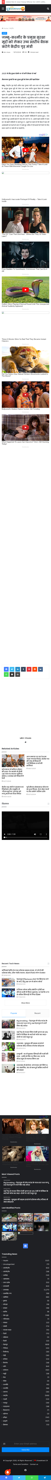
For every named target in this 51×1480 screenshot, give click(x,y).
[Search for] (48, 9)
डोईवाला (5, 1337)
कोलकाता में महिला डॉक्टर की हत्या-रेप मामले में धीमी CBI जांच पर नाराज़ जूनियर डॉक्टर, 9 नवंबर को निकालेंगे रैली (13, 773)
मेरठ (4, 1377)
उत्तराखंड (6, 1290)
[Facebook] (6, 669)
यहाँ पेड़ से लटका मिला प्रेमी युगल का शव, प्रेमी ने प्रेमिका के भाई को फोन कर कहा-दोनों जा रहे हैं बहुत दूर (32, 1034)
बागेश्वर (5, 1359)
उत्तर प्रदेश (6, 1282)
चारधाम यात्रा (7, 1330)
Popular (14, 1013)
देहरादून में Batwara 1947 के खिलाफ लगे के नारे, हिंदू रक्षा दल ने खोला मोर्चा (33, 980)
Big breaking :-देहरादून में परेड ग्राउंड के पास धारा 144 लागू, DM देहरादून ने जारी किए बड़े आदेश (32, 1023)
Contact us (34, 1464)
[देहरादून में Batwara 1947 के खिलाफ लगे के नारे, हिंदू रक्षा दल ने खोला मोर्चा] (8, 982)
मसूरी (4, 1374)
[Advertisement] (25, 63)
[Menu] (3, 9)
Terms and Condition (20, 1464)
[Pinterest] (29, 669)
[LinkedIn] (17, 669)
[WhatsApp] (6, 674)
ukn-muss (7, 52)
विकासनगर (6, 1410)
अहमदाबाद (6, 1279)
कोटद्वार (5, 1304)
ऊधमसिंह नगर (7, 1293)
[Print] (17, 674)
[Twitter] (12, 669)
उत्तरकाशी (6, 1286)
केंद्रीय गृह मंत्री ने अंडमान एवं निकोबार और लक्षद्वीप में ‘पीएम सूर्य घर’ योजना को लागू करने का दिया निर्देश (12, 790)
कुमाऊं (5, 1301)
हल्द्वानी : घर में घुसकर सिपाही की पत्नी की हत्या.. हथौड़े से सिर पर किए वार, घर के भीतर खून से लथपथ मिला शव (32, 1056)
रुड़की (5, 1399)
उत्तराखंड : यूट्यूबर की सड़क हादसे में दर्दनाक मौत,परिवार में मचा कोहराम (30, 1044)
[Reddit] (34, 669)
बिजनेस (5, 1363)
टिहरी (4, 1333)
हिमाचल (5, 1425)
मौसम (4, 1381)
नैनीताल (5, 1348)
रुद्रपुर (5, 1403)
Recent (37, 1013)
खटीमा (5, 1312)
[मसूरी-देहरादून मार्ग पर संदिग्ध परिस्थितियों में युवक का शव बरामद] (9, 1236)
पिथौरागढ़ (6, 1352)
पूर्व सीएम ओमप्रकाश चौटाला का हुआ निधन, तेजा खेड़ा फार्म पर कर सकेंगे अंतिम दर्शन (37, 789)
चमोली (5, 1326)
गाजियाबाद (6, 1319)
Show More (25, 1003)
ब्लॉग (4, 1366)
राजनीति (5, 1384)
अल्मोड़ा (5, 1275)
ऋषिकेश (5, 1297)
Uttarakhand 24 (42, 1460)
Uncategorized (8, 1264)
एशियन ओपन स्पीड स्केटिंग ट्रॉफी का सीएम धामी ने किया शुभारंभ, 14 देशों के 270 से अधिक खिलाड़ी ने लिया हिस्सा (33, 992)
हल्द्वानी (5, 1421)
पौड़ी (4, 1355)
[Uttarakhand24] (15, 8)
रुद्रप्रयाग (6, 1406)
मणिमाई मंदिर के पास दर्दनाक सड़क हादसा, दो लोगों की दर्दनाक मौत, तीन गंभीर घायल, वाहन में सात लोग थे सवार (23, 971)
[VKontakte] (40, 669)
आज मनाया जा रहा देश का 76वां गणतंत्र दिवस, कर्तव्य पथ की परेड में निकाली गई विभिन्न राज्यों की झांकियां (37, 761)
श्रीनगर (5, 1414)
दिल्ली (5, 1341)
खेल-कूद (5, 1315)
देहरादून (5, 1344)
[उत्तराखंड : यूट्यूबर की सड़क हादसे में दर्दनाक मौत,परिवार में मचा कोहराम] (8, 1046)
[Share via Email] (12, 674)
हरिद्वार (5, 1417)
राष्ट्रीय (11, 28)
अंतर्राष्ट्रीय (6, 1268)
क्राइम (5, 1308)
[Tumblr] (23, 669)
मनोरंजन (5, 1370)
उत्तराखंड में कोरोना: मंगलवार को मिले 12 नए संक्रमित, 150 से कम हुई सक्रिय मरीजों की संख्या (32, 1067)
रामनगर (5, 1392)
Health (5, 1260)
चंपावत (5, 1322)
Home (5, 28)
